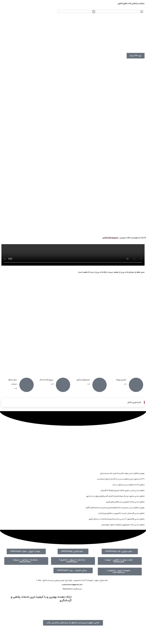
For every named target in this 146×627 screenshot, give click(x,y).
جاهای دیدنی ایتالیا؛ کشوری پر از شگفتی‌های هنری (125, 501)
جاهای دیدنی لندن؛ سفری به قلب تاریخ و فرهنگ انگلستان (123, 490)
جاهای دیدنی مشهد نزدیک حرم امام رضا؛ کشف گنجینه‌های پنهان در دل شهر (115, 496)
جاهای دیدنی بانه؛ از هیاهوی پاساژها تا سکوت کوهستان (123, 524)
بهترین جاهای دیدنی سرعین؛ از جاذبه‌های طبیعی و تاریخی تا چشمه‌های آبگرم (115, 507)
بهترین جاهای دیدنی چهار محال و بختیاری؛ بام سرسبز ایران (122, 473)
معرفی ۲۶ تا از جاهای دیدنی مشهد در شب (128, 484)
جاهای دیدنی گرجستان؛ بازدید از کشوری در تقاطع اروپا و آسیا (122, 513)
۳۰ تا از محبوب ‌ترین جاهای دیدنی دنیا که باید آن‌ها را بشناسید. (121, 479)
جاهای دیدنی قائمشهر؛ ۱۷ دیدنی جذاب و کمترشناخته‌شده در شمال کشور (117, 519)
